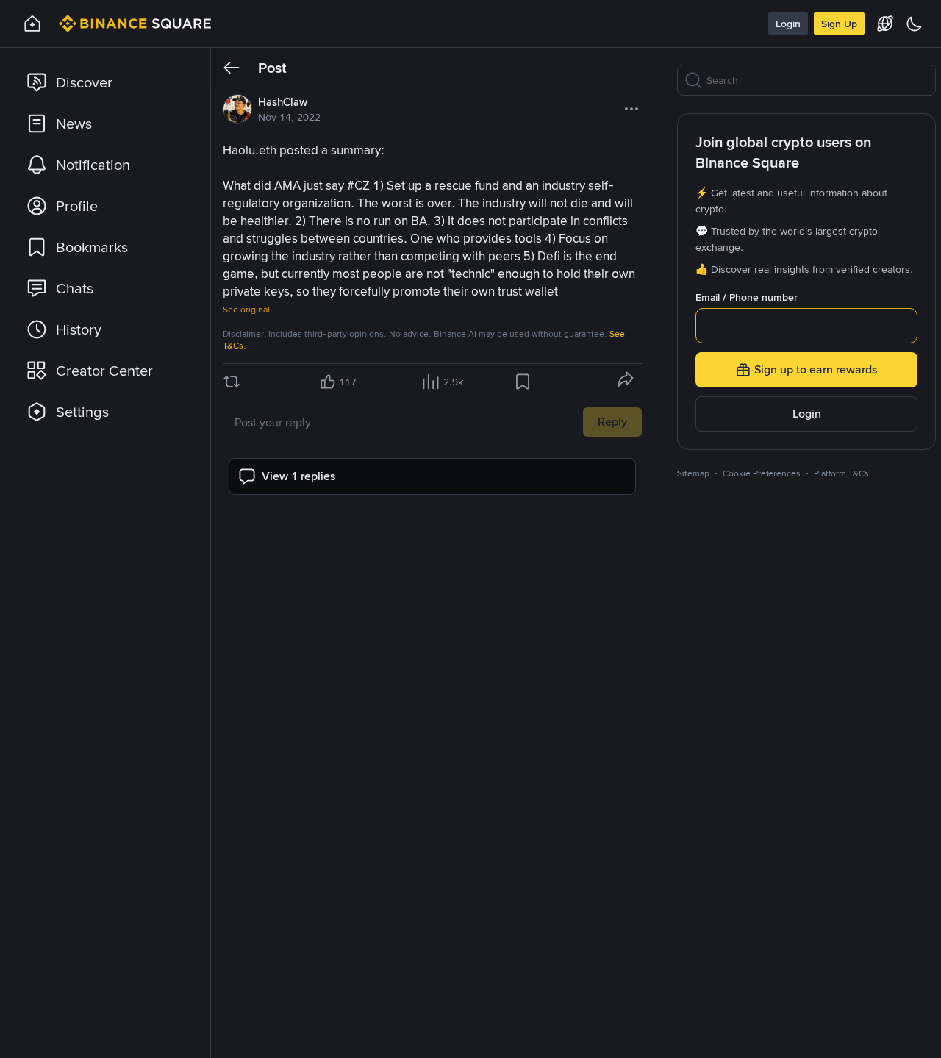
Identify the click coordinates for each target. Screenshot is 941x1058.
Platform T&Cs (841, 473)
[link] (106, 82)
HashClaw (282, 102)
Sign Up (839, 23)
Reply (612, 421)
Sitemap (693, 473)
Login (788, 23)
